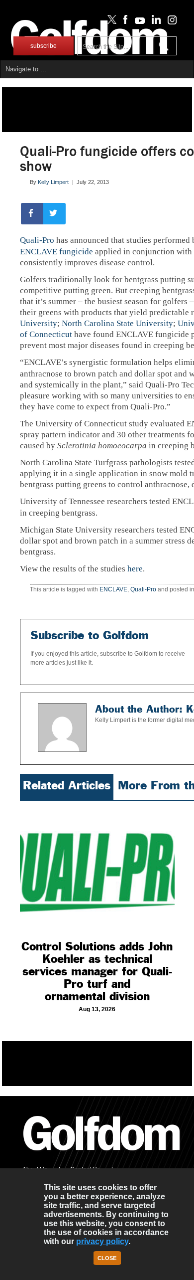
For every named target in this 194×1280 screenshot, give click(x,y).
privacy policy (102, 1241)
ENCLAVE (113, 589)
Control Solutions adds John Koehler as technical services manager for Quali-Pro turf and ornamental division (97, 971)
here (135, 568)
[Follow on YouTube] (137, 21)
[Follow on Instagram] (169, 21)
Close (106, 1258)
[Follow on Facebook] (123, 21)
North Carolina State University (117, 323)
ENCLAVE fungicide (56, 251)
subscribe (43, 45)
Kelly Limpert (53, 182)
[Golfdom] (102, 1154)
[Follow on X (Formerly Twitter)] (110, 21)
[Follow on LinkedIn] (154, 21)
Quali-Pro (37, 240)
